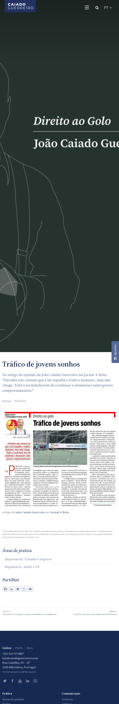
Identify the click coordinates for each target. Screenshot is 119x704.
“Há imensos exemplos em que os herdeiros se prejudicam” (29, 614)
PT (107, 8)
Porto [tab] (19, 648)
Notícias (7, 401)
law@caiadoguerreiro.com (20, 658)
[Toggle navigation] (87, 7)
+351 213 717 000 (12, 654)
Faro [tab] (30, 648)
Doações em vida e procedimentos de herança (95, 614)
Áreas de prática (13, 699)
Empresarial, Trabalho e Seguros (28, 559)
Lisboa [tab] (6, 648)
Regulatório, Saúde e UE (22, 567)
